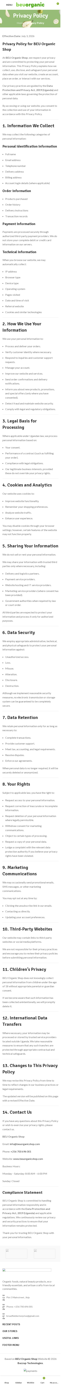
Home (20, 22)
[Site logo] (30, 4)
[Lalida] (16, 1254)
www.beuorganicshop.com (28, 1158)
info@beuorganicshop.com (25, 1144)
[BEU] (45, 1254)
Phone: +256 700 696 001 (19, 1306)
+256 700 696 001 (21, 1151)
